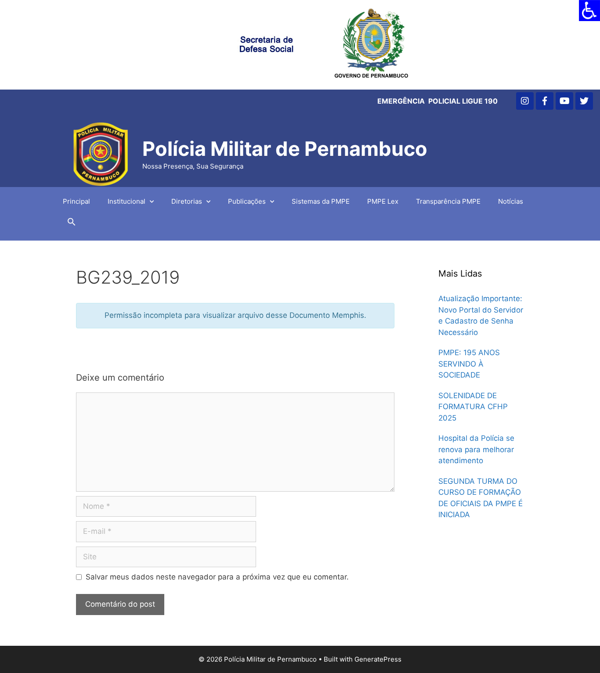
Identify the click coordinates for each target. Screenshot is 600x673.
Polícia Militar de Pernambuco (284, 149)
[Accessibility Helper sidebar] (589, 10)
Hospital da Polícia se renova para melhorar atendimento (476, 449)
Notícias (510, 201)
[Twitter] (584, 101)
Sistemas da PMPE (321, 201)
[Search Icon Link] (71, 224)
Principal (76, 201)
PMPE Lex (382, 201)
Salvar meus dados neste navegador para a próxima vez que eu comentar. (217, 576)
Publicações (247, 201)
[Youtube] (564, 101)
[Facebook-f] (544, 101)
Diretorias (186, 201)
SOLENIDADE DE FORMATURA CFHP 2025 (473, 406)
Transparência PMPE (448, 201)
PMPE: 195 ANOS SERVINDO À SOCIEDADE (469, 363)
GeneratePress (377, 659)
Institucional (126, 201)
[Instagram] (525, 101)
